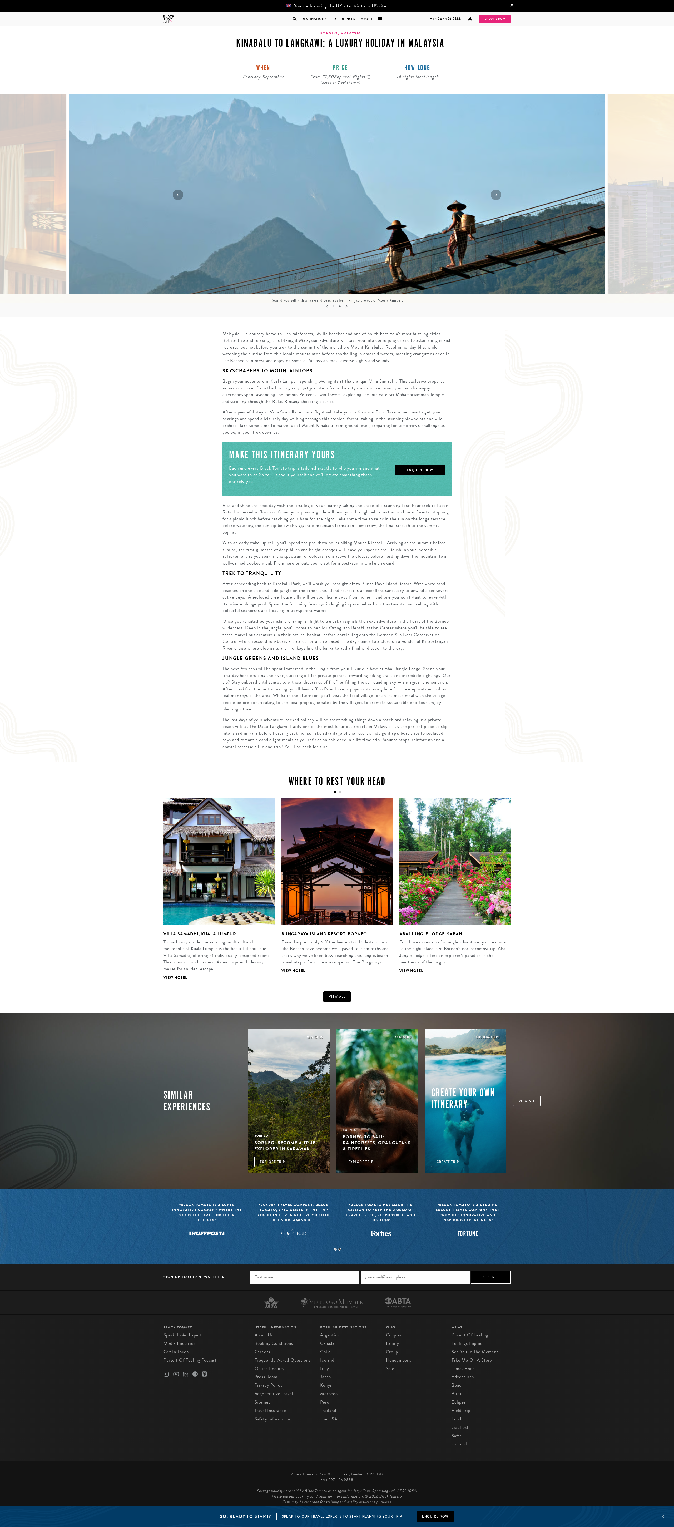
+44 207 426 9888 (445, 18)
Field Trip (461, 1410)
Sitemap (263, 1402)
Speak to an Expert (182, 1335)
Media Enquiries (179, 1343)
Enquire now (435, 1516)
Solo (390, 1368)
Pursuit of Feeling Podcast (190, 1360)
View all (337, 996)
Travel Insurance (270, 1410)
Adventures (463, 1376)
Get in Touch (176, 1351)
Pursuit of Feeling (470, 1335)
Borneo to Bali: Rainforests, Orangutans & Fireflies (377, 1143)
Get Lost (460, 1427)
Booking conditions (274, 1343)
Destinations (313, 19)
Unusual (459, 1444)
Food (456, 1419)
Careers (262, 1351)
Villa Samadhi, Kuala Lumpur (199, 934)
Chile (325, 1351)
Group (392, 1351)
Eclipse (459, 1402)
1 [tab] (335, 1249)
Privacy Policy (269, 1385)
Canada (327, 1343)
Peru (324, 1402)
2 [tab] (339, 1249)
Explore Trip (272, 1161)
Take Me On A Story (472, 1360)
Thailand (328, 1410)
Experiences (343, 19)
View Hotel (175, 977)
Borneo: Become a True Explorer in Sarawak (285, 1146)
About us (264, 1335)
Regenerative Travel (274, 1393)
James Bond (463, 1368)
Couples (394, 1335)
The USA (329, 1419)
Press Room (266, 1376)
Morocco (329, 1393)
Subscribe (491, 1277)
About (367, 19)
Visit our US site (370, 6)
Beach (458, 1385)
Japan (325, 1376)
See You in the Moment (475, 1351)
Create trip (448, 1161)
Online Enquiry (270, 1368)
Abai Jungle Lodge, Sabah (430, 934)
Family (392, 1343)
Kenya (326, 1385)
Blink (457, 1393)
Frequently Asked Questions (282, 1360)
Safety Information (273, 1419)
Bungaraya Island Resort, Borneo (324, 934)
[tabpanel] (216, 893)
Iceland (327, 1360)
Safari (457, 1435)
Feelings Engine (467, 1343)
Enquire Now (495, 19)
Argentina (330, 1335)
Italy (324, 1368)
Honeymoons (399, 1360)
